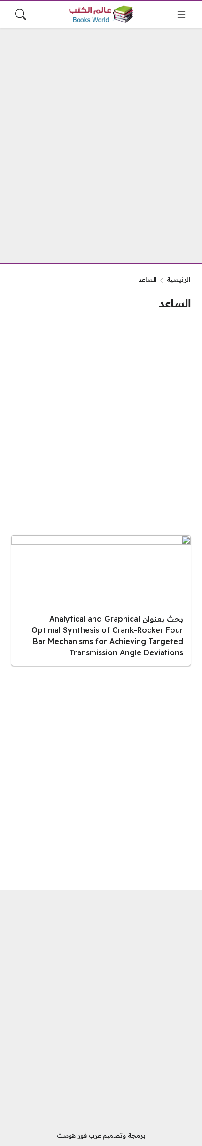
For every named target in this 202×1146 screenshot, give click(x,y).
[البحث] (20, 14)
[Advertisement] (101, 139)
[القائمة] (181, 14)
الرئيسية (179, 279)
